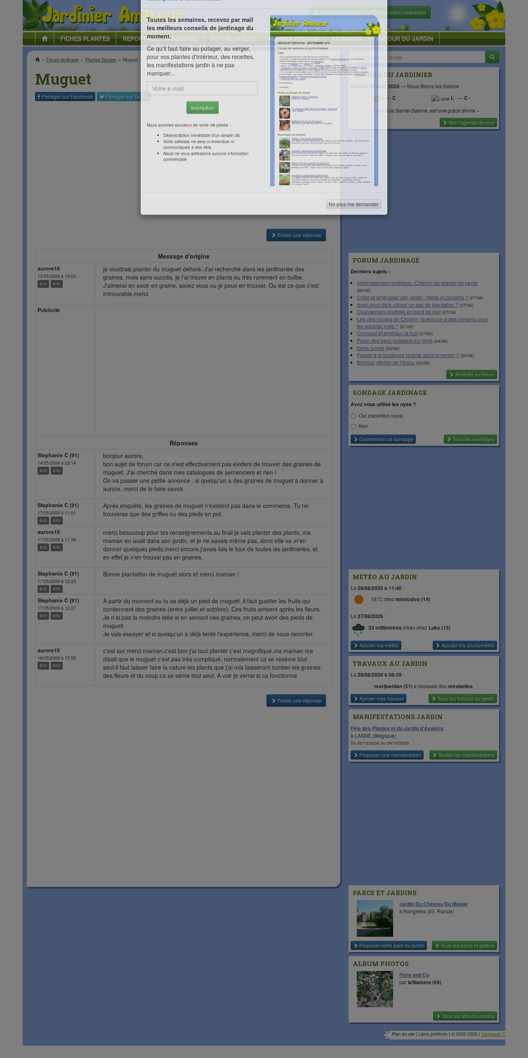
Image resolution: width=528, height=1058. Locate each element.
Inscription (202, 132)
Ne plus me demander (354, 229)
